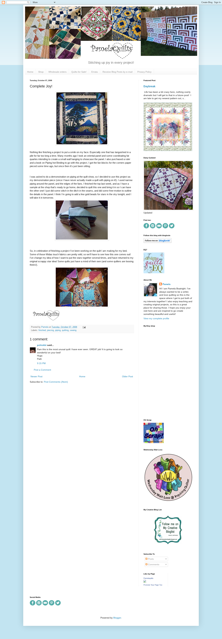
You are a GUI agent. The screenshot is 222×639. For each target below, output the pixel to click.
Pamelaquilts (148, 578)
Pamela (166, 284)
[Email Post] (84, 327)
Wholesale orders (57, 72)
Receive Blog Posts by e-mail (117, 72)
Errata (94, 72)
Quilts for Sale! (78, 72)
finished (42, 330)
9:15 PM (41, 363)
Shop (41, 72)
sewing (73, 330)
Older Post (127, 376)
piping (58, 330)
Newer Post (36, 376)
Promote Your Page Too (153, 585)
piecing (50, 330)
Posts (150, 559)
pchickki (41, 345)
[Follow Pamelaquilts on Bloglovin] (158, 242)
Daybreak (149, 86)
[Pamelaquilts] (145, 581)
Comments (153, 564)
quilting (65, 330)
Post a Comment (42, 369)
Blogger (117, 617)
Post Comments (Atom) (56, 382)
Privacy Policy (144, 72)
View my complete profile (156, 318)
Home (30, 72)
